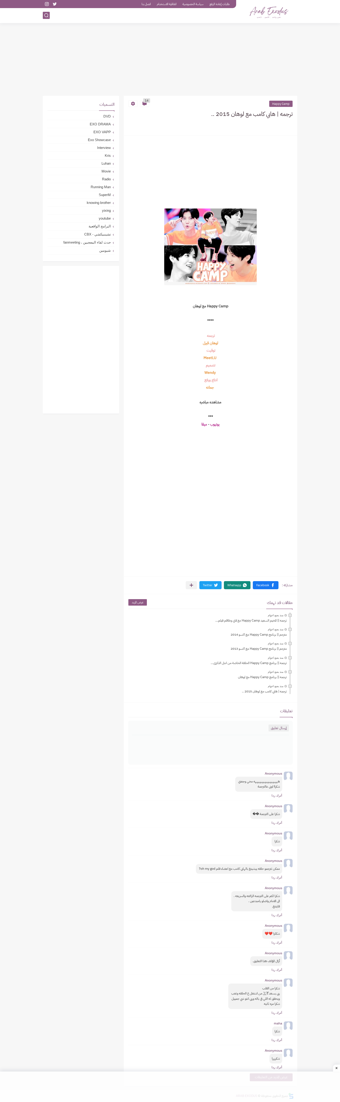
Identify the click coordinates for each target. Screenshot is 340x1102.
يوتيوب (214, 424)
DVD (107, 116)
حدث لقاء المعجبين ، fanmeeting (87, 242)
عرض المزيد (137, 602)
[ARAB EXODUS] (268, 11)
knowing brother (99, 203)
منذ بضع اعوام (275, 615)
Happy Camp (281, 104)
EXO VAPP (102, 132)
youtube (105, 218)
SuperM (105, 195)
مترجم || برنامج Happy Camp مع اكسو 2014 (259, 634)
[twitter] (54, 4)
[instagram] (46, 4)
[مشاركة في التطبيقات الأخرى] (191, 585)
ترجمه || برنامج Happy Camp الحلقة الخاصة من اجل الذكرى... (249, 663)
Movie (106, 171)
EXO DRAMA (100, 124)
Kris (108, 155)
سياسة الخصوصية (193, 4)
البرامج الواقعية (100, 226)
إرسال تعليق (279, 728)
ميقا (204, 424)
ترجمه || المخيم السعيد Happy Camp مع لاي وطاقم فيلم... (251, 620)
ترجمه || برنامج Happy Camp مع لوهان (262, 677)
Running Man (101, 187)
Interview (104, 148)
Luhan (106, 163)
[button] (265, 585)
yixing (106, 210)
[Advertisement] (170, 60)
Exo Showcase (99, 140)
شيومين (105, 250)
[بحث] (46, 15)
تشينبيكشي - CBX (97, 234)
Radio (106, 179)
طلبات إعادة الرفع (220, 4)
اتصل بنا (146, 4)
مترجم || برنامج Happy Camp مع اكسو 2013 (259, 648)
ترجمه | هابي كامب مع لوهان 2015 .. (264, 691)
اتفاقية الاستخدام (166, 4)
